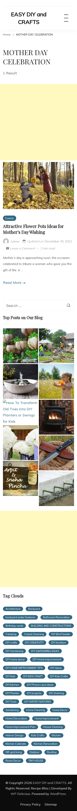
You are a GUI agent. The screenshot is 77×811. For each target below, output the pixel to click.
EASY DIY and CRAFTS (28, 18)
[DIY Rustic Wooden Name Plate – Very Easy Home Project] (20, 478)
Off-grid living (14, 752)
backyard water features (20, 617)
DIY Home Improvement (47, 659)
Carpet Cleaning (34, 634)
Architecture (13, 608)
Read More (12, 282)
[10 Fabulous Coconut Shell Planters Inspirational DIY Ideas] (20, 345)
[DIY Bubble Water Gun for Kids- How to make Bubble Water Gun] (56, 381)
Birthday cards (14, 625)
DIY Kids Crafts (59, 676)
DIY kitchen (12, 684)
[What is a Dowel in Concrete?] (56, 488)
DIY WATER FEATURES (37, 701)
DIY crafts (11, 642)
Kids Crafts (37, 735)
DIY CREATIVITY (34, 642)
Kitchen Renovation (45, 743)
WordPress (58, 794)
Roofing (51, 752)
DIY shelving (56, 693)
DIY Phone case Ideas (40, 684)
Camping (11, 634)
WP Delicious (20, 794)
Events (9, 218)
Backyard (34, 608)
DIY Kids (10, 676)
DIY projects (34, 693)
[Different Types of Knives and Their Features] (56, 452)
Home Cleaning (35, 710)
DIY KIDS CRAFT (33, 676)
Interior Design (14, 735)
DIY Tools (11, 701)
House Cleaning (53, 726)
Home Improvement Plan (21, 726)
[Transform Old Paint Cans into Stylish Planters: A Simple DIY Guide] (20, 442)
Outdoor (34, 752)
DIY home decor (15, 659)
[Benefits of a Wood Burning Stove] (56, 417)
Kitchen (56, 735)
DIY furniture (58, 642)
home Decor (60, 710)
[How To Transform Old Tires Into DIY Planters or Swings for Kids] (20, 412)
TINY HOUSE (35, 760)
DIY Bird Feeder (60, 634)
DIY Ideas (56, 667)
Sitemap (51, 804)
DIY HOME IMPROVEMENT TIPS (24, 667)
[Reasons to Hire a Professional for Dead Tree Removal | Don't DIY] (56, 345)
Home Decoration (16, 718)
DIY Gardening (14, 651)
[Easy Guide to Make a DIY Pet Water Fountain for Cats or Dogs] (20, 381)
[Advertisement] (38, 122)
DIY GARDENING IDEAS (45, 651)
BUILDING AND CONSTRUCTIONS (51, 625)
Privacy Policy (30, 804)
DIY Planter (12, 693)
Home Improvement (47, 718)
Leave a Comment (22, 249)
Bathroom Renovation (56, 617)
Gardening (12, 710)
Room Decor (13, 760)
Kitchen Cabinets (16, 743)
